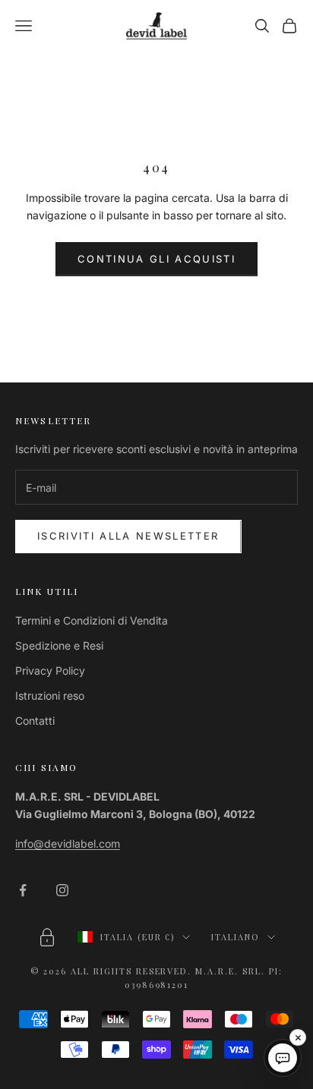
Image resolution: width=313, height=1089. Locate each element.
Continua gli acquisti (156, 259)
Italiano (235, 937)
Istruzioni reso (49, 695)
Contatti (35, 720)
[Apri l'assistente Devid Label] (283, 1058)
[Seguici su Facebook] (22, 890)
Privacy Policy (50, 670)
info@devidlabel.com (67, 843)
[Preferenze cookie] (47, 937)
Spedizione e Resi (59, 645)
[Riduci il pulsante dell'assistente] (297, 1037)
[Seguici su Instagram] (62, 890)
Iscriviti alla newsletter (128, 536)
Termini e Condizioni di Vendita (91, 620)
